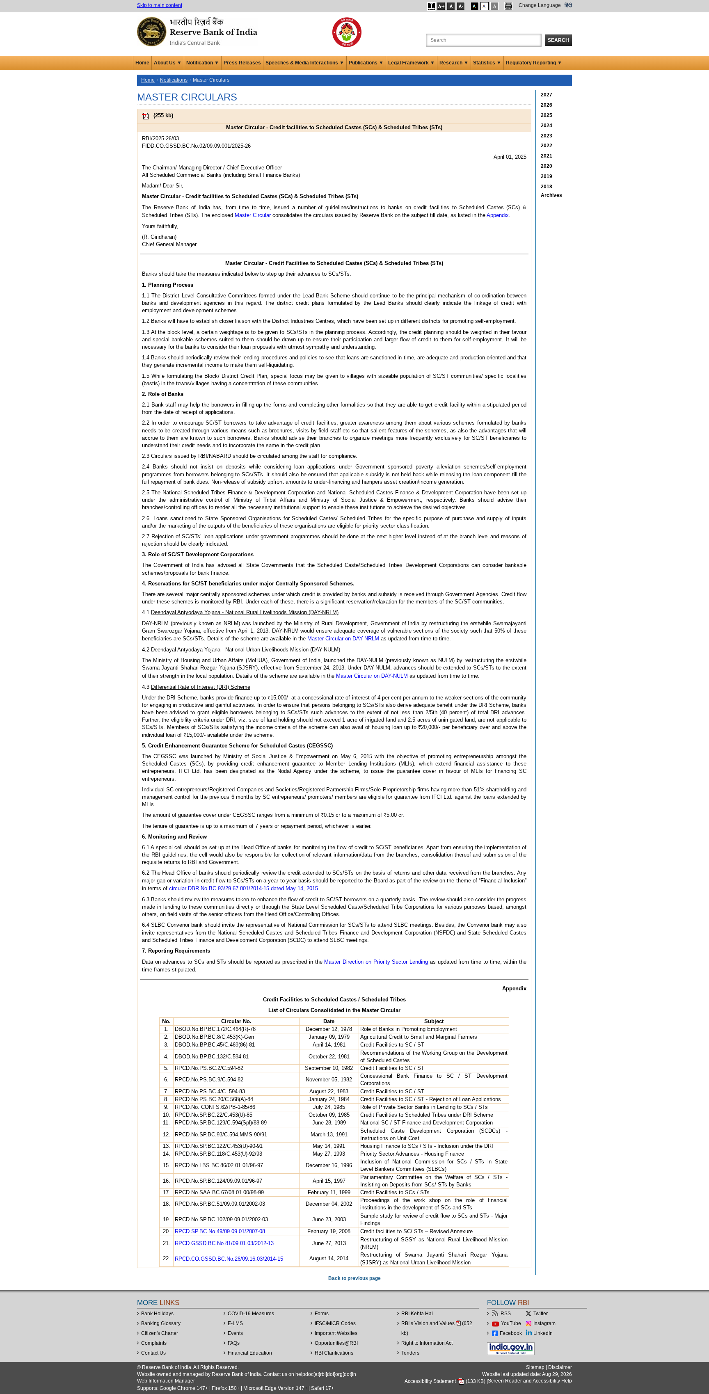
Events (235, 1333)
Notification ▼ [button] (202, 63)
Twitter (540, 1313)
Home (142, 63)
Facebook (511, 1333)
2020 (546, 166)
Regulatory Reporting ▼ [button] (534, 63)
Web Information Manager (166, 1381)
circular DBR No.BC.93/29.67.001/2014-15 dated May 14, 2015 (243, 888)
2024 (546, 125)
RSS (506, 1313)
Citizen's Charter (159, 1333)
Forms (322, 1313)
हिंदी (568, 5)
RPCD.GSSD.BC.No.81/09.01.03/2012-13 (224, 1243)
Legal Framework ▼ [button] (411, 63)
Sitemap (535, 1367)
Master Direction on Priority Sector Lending (376, 962)
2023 (546, 136)
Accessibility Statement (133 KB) (446, 1381)
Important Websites (336, 1333)
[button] (431, 6)
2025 (546, 115)
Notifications (174, 80)
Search (558, 40)
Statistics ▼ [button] (487, 63)
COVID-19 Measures (251, 1313)
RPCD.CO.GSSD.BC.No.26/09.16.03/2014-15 (229, 1259)
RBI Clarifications (334, 1353)
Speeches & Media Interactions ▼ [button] (304, 63)
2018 (546, 187)
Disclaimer (560, 1367)
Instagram (544, 1323)
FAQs (234, 1343)
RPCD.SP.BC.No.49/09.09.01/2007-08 (220, 1231)
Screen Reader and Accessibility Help (530, 1381)
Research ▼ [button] (454, 63)
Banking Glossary (161, 1323)
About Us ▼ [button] (168, 63)
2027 (546, 95)
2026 (546, 105)
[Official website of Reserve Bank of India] (198, 31)
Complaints (154, 1343)
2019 (546, 176)
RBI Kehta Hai (417, 1313)
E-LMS (235, 1323)
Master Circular (253, 215)
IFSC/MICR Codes (335, 1323)
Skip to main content (159, 5)
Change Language (540, 5)
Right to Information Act (427, 1343)
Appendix (498, 215)
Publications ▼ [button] (366, 63)
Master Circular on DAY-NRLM (343, 638)
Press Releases (242, 63)
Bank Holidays (157, 1313)
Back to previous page (354, 1278)
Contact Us (153, 1353)
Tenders (410, 1353)
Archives (551, 195)
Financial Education (250, 1353)
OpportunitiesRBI (336, 1343)
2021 (546, 156)
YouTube (511, 1323)
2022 (546, 146)
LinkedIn (543, 1333)
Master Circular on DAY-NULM (372, 676)
